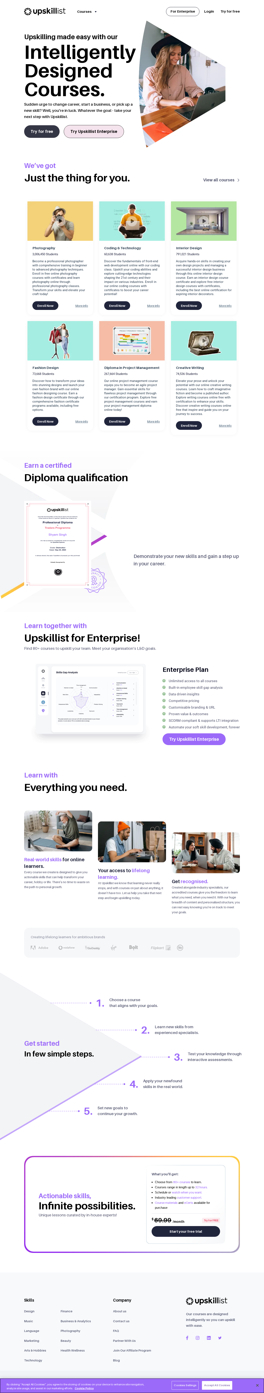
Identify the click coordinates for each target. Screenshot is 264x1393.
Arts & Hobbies (35, 1350)
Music (28, 1321)
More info (81, 305)
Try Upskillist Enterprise (94, 131)
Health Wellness (73, 1350)
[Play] (60, 221)
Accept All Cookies (217, 1385)
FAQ (116, 1331)
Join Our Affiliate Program (132, 1350)
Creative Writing (190, 368)
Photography (43, 248)
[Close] (257, 1385)
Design (29, 1311)
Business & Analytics (76, 1321)
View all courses (219, 180)
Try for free (230, 11)
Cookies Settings (185, 1385)
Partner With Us (124, 1340)
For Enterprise (182, 11)
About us (119, 1311)
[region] (132, 1385)
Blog (116, 1360)
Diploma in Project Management (131, 368)
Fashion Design (45, 368)
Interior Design (189, 248)
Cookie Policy (84, 1388)
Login (209, 11)
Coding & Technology (122, 248)
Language (31, 1331)
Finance (66, 1311)
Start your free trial (186, 1231)
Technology (33, 1360)
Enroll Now (45, 305)
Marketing (31, 1340)
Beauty (66, 1340)
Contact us (121, 1321)
